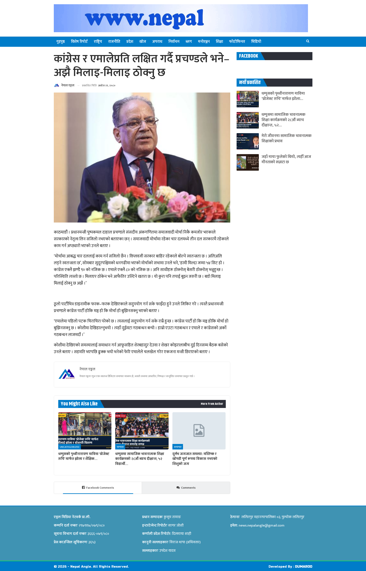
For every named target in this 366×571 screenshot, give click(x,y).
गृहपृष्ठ (60, 42)
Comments (188, 487)
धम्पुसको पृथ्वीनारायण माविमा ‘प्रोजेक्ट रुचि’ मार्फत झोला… (283, 96)
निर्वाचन (173, 42)
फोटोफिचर (237, 42)
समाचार (178, 447)
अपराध (157, 42)
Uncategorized (69, 447)
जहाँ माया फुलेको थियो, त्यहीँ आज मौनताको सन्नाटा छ (286, 159)
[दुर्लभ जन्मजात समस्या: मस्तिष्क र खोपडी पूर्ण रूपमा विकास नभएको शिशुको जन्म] (199, 430)
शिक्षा (219, 42)
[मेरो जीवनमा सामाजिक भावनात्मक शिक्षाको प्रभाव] (248, 141)
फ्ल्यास (120, 447)
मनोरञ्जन (204, 42)
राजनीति (114, 42)
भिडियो (256, 42)
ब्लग (189, 42)
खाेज (142, 42)
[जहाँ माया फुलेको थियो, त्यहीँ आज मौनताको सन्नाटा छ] (248, 162)
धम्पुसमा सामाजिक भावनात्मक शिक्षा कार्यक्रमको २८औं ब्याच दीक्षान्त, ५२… (283, 120)
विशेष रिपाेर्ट (79, 42)
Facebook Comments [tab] (100, 487)
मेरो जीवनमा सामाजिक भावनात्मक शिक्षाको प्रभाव (287, 138)
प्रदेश (129, 42)
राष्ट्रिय (98, 42)
